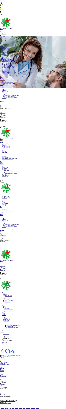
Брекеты (3, 57)
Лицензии (4, 98)
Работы (1, 85)
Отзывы (1, 86)
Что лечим (2, 357)
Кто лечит (2, 368)
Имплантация (4, 145)
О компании (4, 89)
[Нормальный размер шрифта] (1, 2)
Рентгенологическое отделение (7, 82)
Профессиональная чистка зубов (7, 62)
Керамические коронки (6, 58)
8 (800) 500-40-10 (4, 112)
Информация (4, 92)
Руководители (6, 93)
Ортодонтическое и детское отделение (8, 83)
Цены (1, 77)
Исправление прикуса (6, 50)
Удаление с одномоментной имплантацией (9, 66)
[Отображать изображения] (0, 11)
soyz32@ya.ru (2, 36)
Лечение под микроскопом (6, 53)
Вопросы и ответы (5, 91)
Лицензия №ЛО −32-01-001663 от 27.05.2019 (8, 401)
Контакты (4, 90)
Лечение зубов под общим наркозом (8, 60)
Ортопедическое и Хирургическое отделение (9, 81)
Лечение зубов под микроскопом (7, 59)
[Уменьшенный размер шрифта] (0, 1)
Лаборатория (4, 56)
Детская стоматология (6, 144)
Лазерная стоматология (6, 51)
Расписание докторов (5, 175)
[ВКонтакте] (2, 103)
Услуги (1, 46)
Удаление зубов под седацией (7, 65)
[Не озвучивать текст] (0, 16)
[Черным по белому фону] (0, 5)
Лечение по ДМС (5, 99)
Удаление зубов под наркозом (7, 64)
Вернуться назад (3, 356)
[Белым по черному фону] (0, 6)
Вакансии (2, 101)
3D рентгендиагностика (6, 48)
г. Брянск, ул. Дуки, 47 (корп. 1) (5, 108)
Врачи (1, 78)
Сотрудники (4, 169)
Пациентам (2, 87)
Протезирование (5, 55)
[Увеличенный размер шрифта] (1, 3)
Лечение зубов (4, 52)
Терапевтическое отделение (6, 80)
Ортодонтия (4, 54)
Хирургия (4, 151)
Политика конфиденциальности (5, 403)
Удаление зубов (4, 63)
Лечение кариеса (5, 61)
